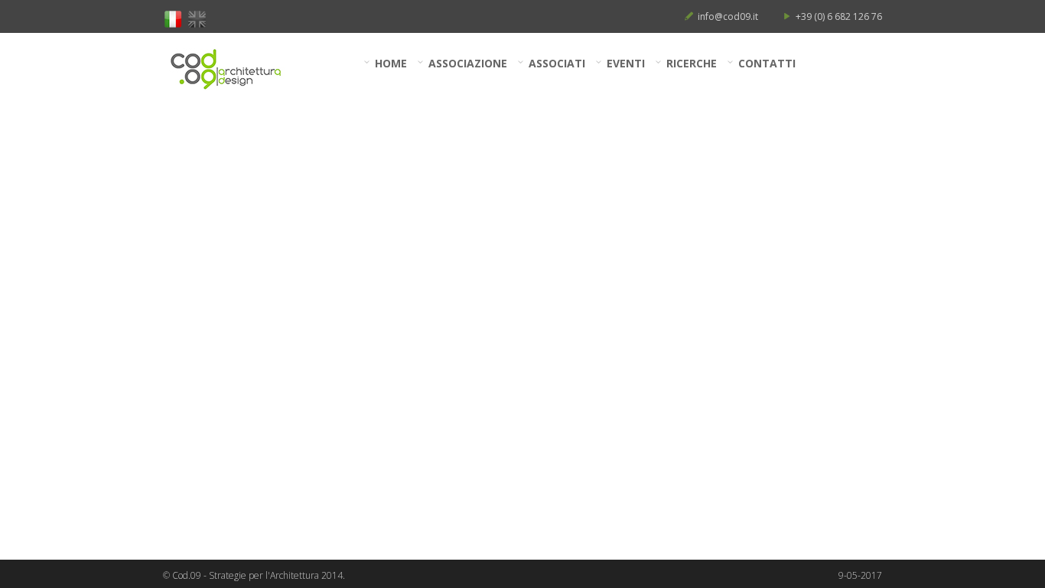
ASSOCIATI (557, 63)
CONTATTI (767, 63)
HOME (391, 63)
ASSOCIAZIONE (468, 63)
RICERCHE (692, 63)
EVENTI (626, 63)
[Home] (235, 69)
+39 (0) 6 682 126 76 (839, 16)
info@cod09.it (728, 16)
